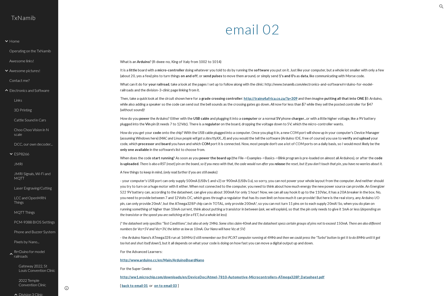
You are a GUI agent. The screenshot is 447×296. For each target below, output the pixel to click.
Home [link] (14, 41)
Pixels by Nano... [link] (26, 241)
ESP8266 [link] (21, 154)
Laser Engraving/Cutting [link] (33, 188)
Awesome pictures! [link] (24, 70)
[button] (441, 6)
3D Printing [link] (23, 110)
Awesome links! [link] (21, 61)
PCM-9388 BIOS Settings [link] (34, 222)
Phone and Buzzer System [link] (34, 231)
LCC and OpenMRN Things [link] (30, 200)
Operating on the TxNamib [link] (30, 51)
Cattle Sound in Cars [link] (30, 120)
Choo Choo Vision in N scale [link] (31, 131)
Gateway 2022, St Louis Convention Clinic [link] (37, 268)
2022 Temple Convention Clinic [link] (32, 282)
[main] (252, 29)
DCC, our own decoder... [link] (33, 144)
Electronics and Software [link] (29, 90)
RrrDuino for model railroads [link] (29, 253)
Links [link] (18, 100)
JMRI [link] (18, 164)
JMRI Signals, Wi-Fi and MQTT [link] (32, 175)
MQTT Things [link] (24, 212)
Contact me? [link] (19, 80)
